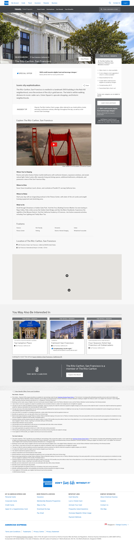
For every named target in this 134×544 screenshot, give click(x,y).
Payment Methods (75, 517)
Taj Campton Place (23, 343)
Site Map (103, 509)
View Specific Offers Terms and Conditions (26, 391)
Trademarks (27, 531)
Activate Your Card (75, 505)
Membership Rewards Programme (48, 501)
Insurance (40, 497)
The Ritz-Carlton (21, 57)
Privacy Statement (52, 531)
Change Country (121, 525)
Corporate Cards (11, 501)
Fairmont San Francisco (62, 343)
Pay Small (40, 513)
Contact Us (116, 3)
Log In (126, 3)
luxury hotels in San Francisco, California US (47, 357)
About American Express (109, 497)
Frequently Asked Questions (78, 509)
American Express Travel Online (66, 397)
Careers (103, 501)
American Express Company (24, 537)
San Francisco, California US (40, 57)
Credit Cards (9, 505)
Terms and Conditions (12, 531)
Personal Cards (10, 497)
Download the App (43, 509)
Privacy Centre (39, 531)
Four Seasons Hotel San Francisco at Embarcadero (101, 344)
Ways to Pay (41, 505)
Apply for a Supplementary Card (16, 509)
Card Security (73, 497)
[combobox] (112, 9)
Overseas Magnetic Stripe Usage (80, 513)
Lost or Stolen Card (75, 501)
